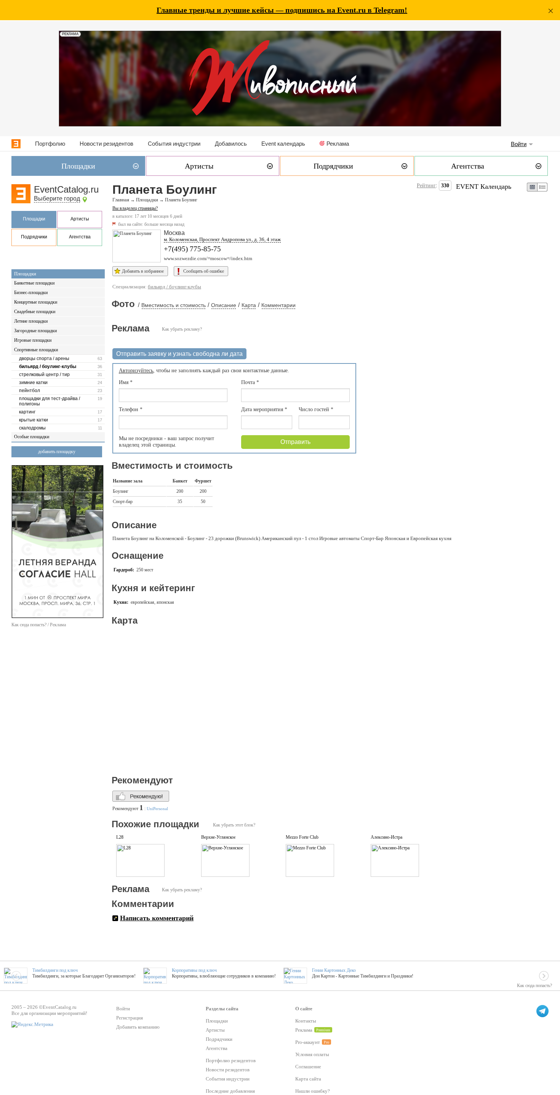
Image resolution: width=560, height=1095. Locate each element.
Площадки (34, 219)
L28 (119, 837)
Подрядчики (34, 237)
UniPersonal (157, 808)
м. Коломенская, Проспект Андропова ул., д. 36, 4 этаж (222, 239)
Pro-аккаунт (307, 1042)
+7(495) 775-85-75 (192, 249)
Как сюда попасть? (534, 985)
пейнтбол (29, 390)
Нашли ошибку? (312, 1091)
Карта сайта (308, 1079)
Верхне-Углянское (218, 837)
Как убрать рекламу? (182, 329)
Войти (518, 144)
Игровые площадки (32, 340)
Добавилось (231, 143)
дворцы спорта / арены (44, 358)
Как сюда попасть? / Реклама (38, 624)
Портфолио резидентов (231, 1060)
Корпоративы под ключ (194, 970)
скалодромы (32, 428)
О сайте (303, 1008)
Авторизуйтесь (136, 370)
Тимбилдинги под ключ (55, 970)
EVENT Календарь (483, 186)
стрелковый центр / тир (44, 374)
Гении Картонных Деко (334, 970)
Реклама (337, 143)
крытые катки (33, 420)
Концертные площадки (35, 302)
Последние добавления (230, 1091)
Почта (250, 382)
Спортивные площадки (36, 349)
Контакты (305, 1021)
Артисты (79, 219)
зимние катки (33, 382)
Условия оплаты (312, 1054)
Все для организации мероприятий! (49, 1013)
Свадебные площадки (34, 311)
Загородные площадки (35, 330)
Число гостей (316, 409)
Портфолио (50, 143)
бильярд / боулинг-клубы (47, 366)
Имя (126, 382)
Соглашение (308, 1066)
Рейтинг (426, 185)
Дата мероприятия (264, 409)
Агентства (80, 237)
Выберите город (57, 198)
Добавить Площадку (56, 451)
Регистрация (129, 1018)
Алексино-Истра (386, 837)
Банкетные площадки (34, 283)
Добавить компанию (138, 1027)
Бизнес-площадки (31, 292)
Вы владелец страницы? (135, 208)
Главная (120, 200)
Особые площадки (31, 436)
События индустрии (174, 143)
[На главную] (16, 143)
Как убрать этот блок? (234, 825)
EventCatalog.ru (66, 189)
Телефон (130, 409)
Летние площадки (31, 321)
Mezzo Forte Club (302, 837)
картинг (27, 412)
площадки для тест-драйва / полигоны (49, 401)
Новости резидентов (106, 143)
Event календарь (283, 143)
